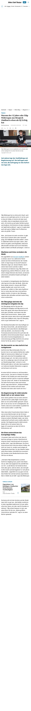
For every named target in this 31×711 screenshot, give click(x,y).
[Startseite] (15, 2)
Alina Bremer (6, 125)
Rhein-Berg (17, 110)
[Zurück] (2, 6)
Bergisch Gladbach (18, 257)
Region (10, 110)
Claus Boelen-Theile (9, 493)
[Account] (28, 2)
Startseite (3, 110)
